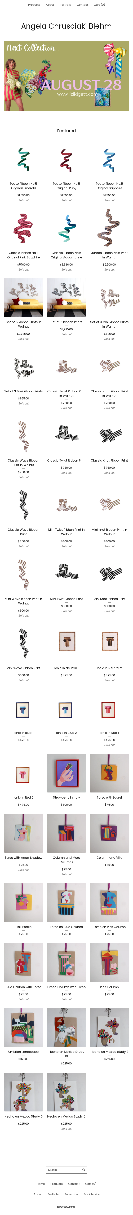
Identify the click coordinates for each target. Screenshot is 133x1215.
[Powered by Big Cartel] (66, 1207)
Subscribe (71, 1194)
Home (41, 1184)
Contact (82, 5)
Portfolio (65, 5)
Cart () (99, 5)
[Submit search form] (84, 1170)
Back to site (92, 1194)
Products (34, 5)
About (50, 5)
